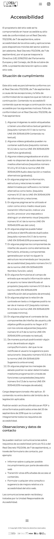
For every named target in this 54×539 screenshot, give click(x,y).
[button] (40, 4)
